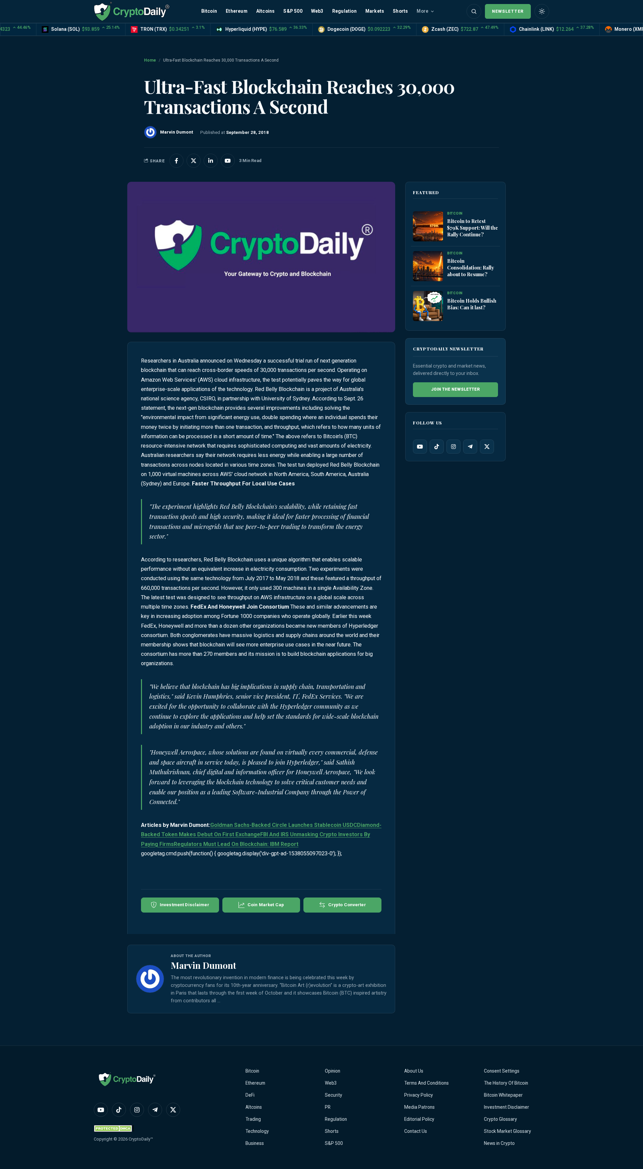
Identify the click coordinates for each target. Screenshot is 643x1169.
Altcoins (265, 11)
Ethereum (236, 11)
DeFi (250, 1095)
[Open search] (474, 11)
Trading (253, 1119)
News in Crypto (499, 1143)
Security (333, 1095)
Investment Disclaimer (506, 1107)
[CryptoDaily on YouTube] (228, 161)
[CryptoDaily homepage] (131, 11)
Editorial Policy (419, 1119)
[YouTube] (420, 447)
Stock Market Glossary (507, 1131)
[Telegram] (470, 447)
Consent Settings (501, 1071)
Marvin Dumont (203, 965)
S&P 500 (292, 11)
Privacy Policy (418, 1095)
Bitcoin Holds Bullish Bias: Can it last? (471, 304)
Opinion (332, 1071)
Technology (257, 1131)
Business (254, 1143)
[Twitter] (487, 447)
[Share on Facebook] (176, 161)
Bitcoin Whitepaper (503, 1095)
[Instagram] (453, 447)
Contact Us (415, 1131)
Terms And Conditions (426, 1083)
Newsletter (508, 11)
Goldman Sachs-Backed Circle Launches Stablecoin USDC (283, 825)
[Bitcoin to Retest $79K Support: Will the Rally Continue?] (428, 227)
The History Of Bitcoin (506, 1083)
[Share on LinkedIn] (211, 161)
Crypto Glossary (500, 1119)
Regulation (344, 11)
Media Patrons (419, 1107)
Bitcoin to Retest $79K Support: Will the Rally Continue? (472, 228)
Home (150, 60)
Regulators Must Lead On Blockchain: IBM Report (236, 844)
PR (328, 1107)
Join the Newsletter (455, 389)
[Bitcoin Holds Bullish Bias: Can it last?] (428, 306)
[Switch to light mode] (541, 11)
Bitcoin (209, 11)
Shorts (400, 11)
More (422, 11)
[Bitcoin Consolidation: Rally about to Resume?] (428, 266)
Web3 (317, 11)
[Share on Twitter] (194, 161)
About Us (413, 1071)
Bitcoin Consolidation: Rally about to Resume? (470, 267)
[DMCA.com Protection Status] (114, 1128)
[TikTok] (437, 447)
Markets (374, 11)
